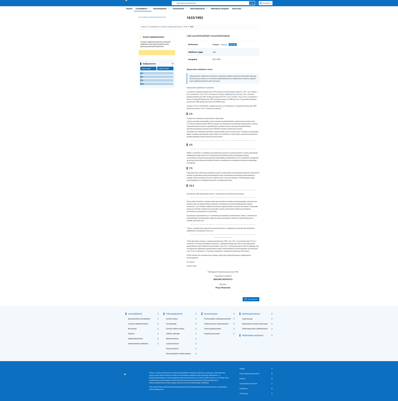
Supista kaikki (146, 68)
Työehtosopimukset (212, 333)
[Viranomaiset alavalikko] (186, 8)
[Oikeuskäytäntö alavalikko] (168, 8)
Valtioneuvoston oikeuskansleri (216, 324)
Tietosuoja (243, 393)
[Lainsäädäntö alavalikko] (149, 8)
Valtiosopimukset (197, 8)
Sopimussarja (247, 319)
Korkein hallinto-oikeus (175, 328)
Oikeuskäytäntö (160, 8)
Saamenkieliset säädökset (138, 343)
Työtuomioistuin (172, 343)
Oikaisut (131, 333)
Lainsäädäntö (141, 8)
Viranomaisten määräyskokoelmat (217, 319)
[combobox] (210, 3)
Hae (252, 3)
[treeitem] (156, 73)
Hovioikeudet (171, 324)
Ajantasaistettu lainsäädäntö (139, 319)
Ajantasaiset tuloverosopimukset (255, 324)
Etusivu (129, 8)
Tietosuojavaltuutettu (212, 328)
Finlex (143, 27)
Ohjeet (242, 368)
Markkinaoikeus (172, 338)
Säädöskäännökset (135, 338)
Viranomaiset (178, 8)
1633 (191, 27)
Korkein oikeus (172, 319)
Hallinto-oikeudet (173, 333)
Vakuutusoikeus (172, 348)
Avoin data (236, 8)
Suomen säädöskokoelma (153, 17)
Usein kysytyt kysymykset (249, 373)
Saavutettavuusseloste (248, 383)
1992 (185, 27)
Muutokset (132, 328)
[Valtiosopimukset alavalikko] (206, 8)
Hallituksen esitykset (220, 8)
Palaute (242, 378)
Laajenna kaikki (163, 68)
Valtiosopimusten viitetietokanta (254, 328)
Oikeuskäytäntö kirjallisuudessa (178, 353)
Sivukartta (243, 388)
